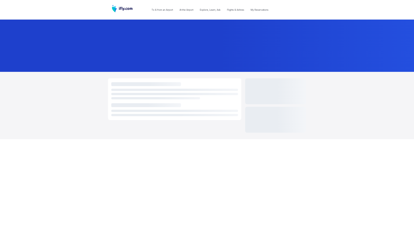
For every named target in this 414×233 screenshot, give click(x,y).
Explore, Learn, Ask (210, 9)
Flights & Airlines (235, 9)
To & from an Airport (162, 9)
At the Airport (186, 9)
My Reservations (259, 9)
